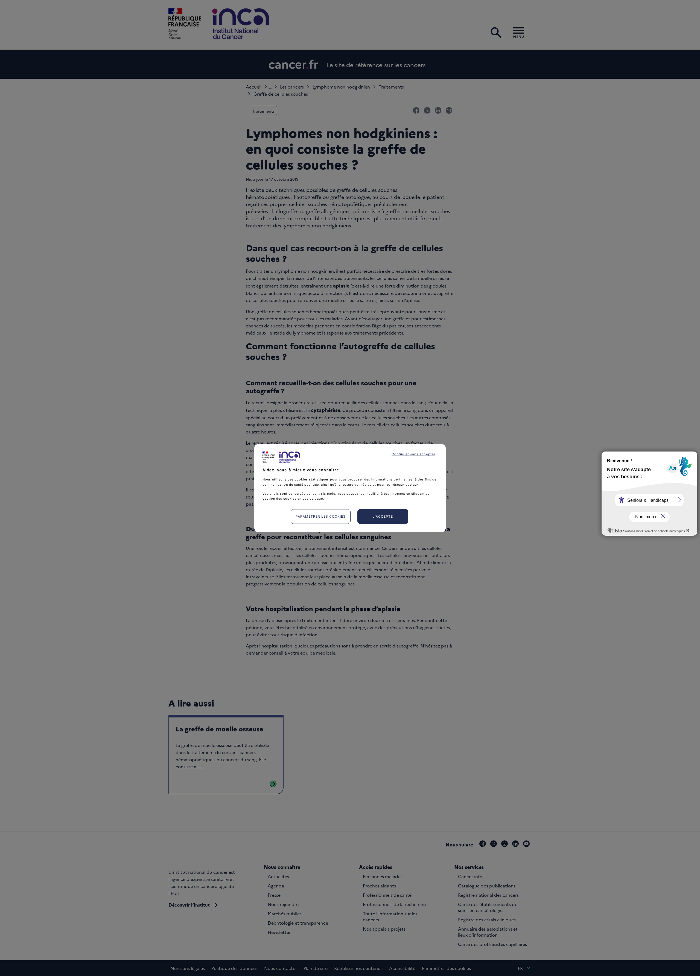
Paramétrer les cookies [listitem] (321, 516)
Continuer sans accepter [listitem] (413, 454)
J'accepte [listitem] (383, 516)
